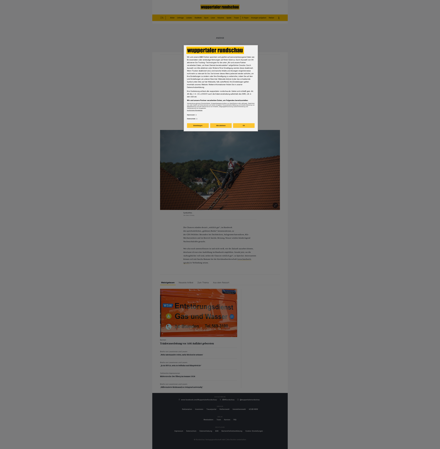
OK (244, 125)
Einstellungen (197, 125)
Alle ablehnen (221, 125)
